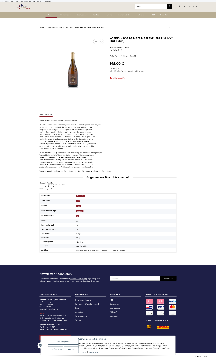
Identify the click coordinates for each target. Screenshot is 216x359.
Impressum (82, 352)
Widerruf (113, 312)
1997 (78, 201)
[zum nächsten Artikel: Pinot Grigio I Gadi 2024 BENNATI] (169, 27)
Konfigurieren (56, 349)
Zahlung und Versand (83, 300)
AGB (111, 300)
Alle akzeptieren (63, 342)
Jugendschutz (115, 308)
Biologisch (80, 211)
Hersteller (164, 15)
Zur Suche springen (28, 1)
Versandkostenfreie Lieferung (132, 71)
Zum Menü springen (43, 1)
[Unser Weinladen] (23, 6)
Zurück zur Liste (44, 27)
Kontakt (77, 308)
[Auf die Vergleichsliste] (95, 41)
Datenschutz (93, 352)
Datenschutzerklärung (78, 279)
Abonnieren (168, 278)
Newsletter (79, 312)
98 (77, 216)
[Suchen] (169, 6)
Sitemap (78, 320)
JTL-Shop (204, 356)
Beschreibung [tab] (46, 114)
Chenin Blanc (81, 196)
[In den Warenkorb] (41, 35)
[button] (179, 6)
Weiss (78, 206)
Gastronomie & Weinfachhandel (87, 304)
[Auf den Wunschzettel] (101, 41)
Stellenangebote (81, 316)
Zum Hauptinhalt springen (10, 1)
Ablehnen (71, 349)
